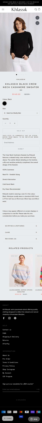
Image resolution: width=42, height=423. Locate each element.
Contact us (7, 330)
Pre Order (6, 359)
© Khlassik (21, 400)
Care (7, 232)
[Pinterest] (15, 318)
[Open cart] (39, 9)
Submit (21, 149)
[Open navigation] (3, 9)
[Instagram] (9, 318)
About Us (6, 355)
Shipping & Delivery (11, 337)
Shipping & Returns (14, 226)
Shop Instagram (9, 369)
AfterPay (6, 344)
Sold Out (21, 131)
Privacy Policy (9, 366)
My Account (7, 373)
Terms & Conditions (10, 362)
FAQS (4, 333)
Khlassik (21, 79)
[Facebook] (4, 318)
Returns (6, 340)
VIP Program (7, 377)
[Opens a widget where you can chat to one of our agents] (34, 419)
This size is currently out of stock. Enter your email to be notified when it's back (20, 137)
